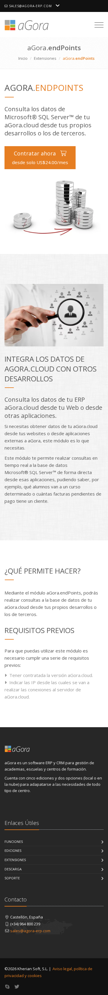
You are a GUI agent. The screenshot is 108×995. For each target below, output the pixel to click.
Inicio (23, 58)
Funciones (13, 841)
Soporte (12, 878)
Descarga (13, 869)
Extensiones (45, 58)
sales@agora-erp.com (30, 6)
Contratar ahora (40, 157)
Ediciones (12, 850)
